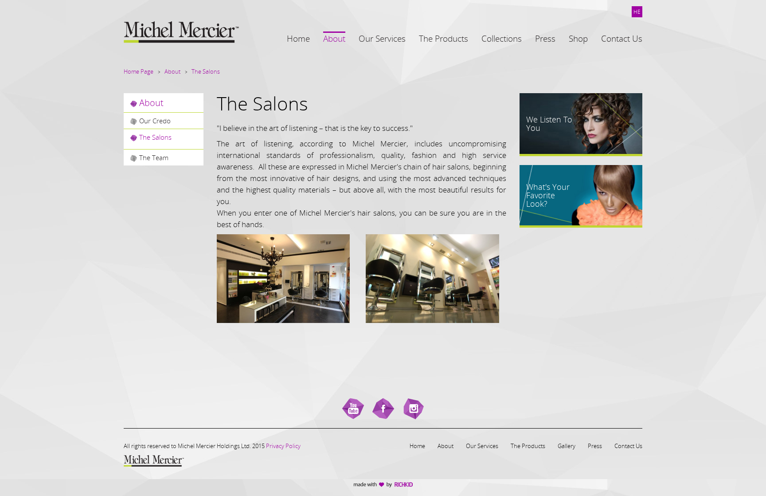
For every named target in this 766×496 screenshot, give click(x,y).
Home (417, 446)
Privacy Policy (283, 446)
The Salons (206, 71)
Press (595, 446)
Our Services (482, 446)
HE (637, 12)
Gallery (566, 446)
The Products (528, 446)
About (172, 71)
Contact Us (628, 446)
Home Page (138, 71)
